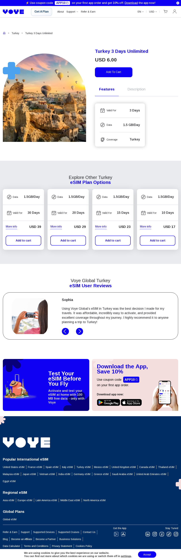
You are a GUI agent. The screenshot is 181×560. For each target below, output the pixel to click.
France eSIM (35, 467)
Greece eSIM (101, 474)
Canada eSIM (146, 467)
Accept (147, 554)
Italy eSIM (67, 467)
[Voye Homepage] (14, 12)
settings (126, 556)
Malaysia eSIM (11, 474)
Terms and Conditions (36, 546)
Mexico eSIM (101, 467)
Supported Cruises (68, 532)
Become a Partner (46, 539)
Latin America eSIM (46, 500)
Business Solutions (70, 539)
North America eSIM (94, 500)
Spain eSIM (52, 467)
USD (151, 11)
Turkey (15, 33)
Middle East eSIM (70, 500)
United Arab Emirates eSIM (151, 474)
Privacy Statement (62, 546)
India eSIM (64, 474)
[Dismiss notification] (178, 3)
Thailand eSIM (166, 467)
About (60, 11)
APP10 (60, 2)
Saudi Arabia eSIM (122, 474)
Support (70, 11)
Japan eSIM (29, 474)
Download (131, 2)
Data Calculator (11, 546)
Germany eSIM (82, 474)
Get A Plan (41, 11)
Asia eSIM (8, 500)
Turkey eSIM (83, 467)
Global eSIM (9, 519)
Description (136, 89)
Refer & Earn (88, 11)
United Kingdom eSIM (124, 467)
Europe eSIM (25, 500)
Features (107, 89)
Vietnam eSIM (47, 474)
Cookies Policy (84, 546)
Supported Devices (44, 532)
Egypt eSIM (9, 481)
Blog (5, 539)
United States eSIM (13, 467)
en (139, 11)
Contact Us (89, 532)
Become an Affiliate (21, 539)
